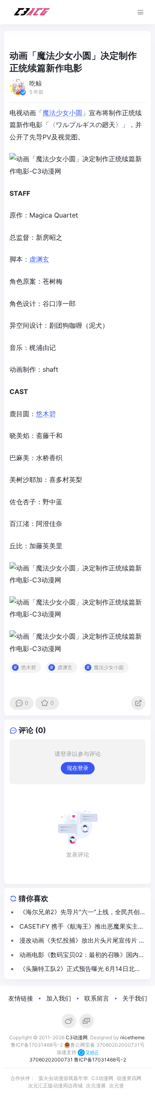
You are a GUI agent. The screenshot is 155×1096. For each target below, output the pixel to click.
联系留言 (96, 998)
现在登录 (77, 768)
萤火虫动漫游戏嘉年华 (63, 1078)
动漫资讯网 (129, 1078)
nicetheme (132, 1037)
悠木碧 (46, 414)
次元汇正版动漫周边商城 (55, 1085)
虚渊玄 (39, 259)
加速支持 (67, 1052)
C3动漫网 (77, 1037)
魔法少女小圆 (62, 113)
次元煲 (116, 1085)
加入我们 (58, 998)
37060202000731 (51, 1060)
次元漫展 (96, 1085)
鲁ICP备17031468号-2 (37, 1045)
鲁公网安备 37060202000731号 (107, 1045)
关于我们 (134, 998)
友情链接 (20, 998)
